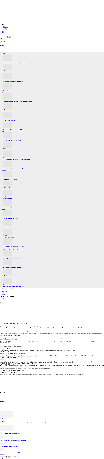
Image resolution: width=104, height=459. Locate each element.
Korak (2, 290)
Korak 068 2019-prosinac (6, 187)
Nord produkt (5, 79)
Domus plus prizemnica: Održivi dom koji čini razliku (12, 258)
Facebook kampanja (5, 28)
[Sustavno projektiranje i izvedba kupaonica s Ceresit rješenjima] (7, 127)
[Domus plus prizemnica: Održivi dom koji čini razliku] (7, 69)
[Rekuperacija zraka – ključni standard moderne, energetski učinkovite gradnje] (7, 166)
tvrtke (2, 293)
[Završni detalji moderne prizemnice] (7, 88)
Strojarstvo (3, 131)
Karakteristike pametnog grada (8, 207)
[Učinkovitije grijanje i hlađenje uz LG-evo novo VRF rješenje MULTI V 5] (6, 417)
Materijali (7, 288)
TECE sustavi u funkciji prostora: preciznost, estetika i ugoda (13, 286)
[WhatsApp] (10, 299)
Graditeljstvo (3, 92)
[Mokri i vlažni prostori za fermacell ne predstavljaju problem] (6, 431)
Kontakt (3, 31)
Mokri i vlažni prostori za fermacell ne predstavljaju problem (10, 433)
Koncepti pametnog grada (7, 198)
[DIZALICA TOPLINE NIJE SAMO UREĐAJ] (7, 147)
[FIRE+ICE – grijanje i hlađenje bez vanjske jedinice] (7, 138)
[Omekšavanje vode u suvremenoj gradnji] (7, 225)
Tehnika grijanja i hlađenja (3, 418)
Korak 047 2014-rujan (4, 291)
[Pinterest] (7, 299)
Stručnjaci (3, 32)
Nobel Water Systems (6, 226)
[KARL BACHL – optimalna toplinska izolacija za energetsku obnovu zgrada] (2, 438)
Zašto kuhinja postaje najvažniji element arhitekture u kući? (13, 81)
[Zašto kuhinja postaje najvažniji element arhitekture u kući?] (7, 265)
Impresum (1, 40)
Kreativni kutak (5, 29)
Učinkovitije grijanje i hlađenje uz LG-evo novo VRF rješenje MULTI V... (12, 419)
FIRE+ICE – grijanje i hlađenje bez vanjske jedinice (12, 140)
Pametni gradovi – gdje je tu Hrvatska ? (10, 179)
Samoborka (3, 294)
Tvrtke (2, 248)
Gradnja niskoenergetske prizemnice (8, 249)
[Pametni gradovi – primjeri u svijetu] (7, 186)
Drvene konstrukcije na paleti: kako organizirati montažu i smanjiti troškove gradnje (17, 101)
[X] (4, 299)
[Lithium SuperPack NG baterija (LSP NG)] (7, 216)
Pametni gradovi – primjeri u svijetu (9, 188)
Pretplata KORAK (5, 27)
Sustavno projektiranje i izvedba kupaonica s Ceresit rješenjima (13, 129)
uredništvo (4, 148)
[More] (13, 299)
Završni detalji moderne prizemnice (9, 90)
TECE (4, 284)
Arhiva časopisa (5, 26)
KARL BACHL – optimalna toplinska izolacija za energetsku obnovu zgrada (13, 440)
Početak (1, 288)
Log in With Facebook (2, 39)
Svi (3, 249)
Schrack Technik (5, 235)
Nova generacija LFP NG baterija (9, 237)
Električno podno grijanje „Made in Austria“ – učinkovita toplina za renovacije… (17, 159)
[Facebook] (1, 299)
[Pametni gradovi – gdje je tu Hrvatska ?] (7, 177)
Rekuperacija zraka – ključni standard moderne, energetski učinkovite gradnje (16, 168)
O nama (3, 25)
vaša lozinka (9, 37)
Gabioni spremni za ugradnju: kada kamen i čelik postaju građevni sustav (15, 62)
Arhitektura (3, 53)
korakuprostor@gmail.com (8, 457)
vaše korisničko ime (10, 36)
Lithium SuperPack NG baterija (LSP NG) (10, 218)
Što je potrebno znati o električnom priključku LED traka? (10, 452)
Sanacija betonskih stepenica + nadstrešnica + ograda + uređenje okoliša (22, 249)
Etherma (4, 157)
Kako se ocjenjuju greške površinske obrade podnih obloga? (10, 446)
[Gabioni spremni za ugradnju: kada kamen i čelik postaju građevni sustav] (7, 60)
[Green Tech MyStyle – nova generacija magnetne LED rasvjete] (7, 244)
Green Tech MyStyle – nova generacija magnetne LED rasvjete (13, 246)
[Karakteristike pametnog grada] (7, 205)
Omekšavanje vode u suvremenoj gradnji (10, 227)
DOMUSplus (5, 70)
